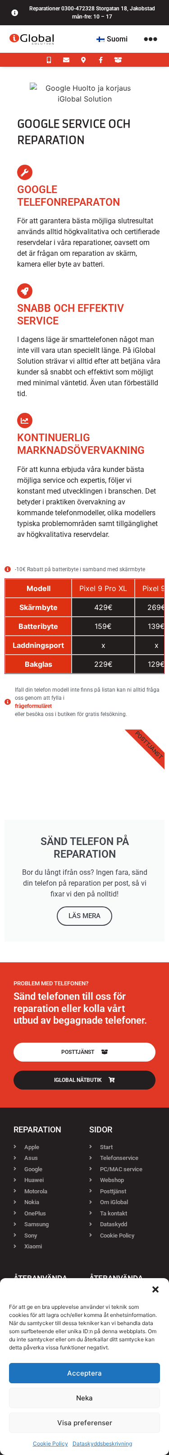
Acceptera (84, 1373)
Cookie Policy (50, 1443)
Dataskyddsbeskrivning (102, 1443)
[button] (155, 1289)
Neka (84, 1398)
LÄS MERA (84, 916)
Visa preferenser (84, 1422)
